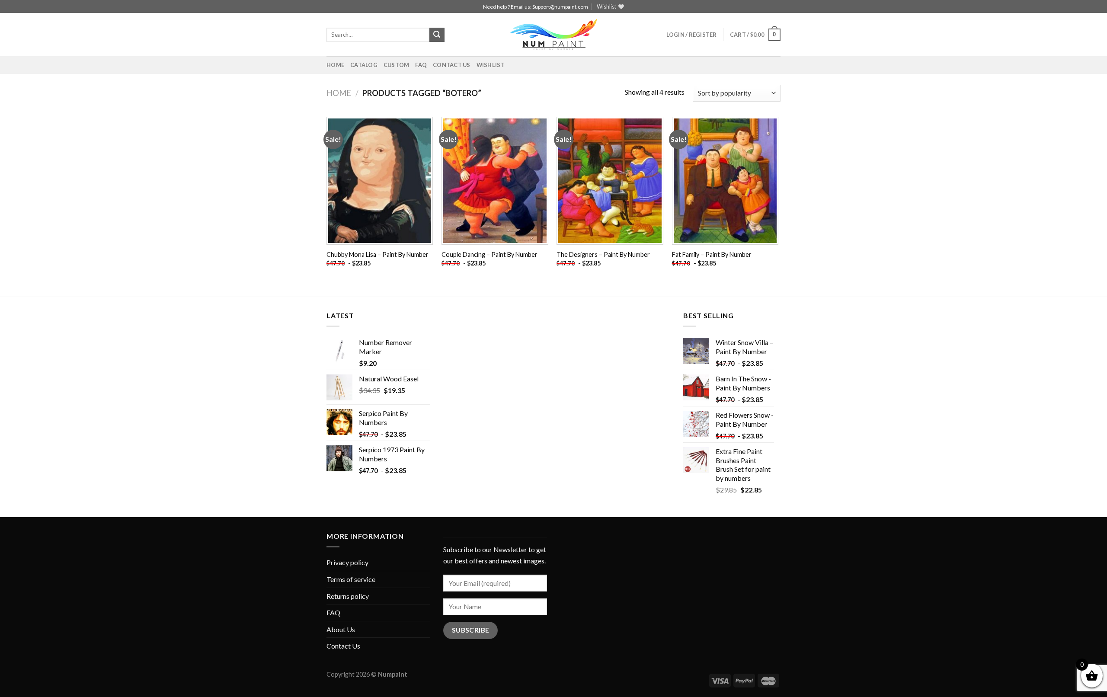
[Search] (436, 35)
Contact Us (451, 64)
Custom (397, 64)
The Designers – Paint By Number (603, 254)
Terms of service (350, 579)
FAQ (421, 64)
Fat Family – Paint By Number (712, 254)
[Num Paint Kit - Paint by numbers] (553, 34)
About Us (340, 629)
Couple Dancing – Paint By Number (490, 254)
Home (335, 64)
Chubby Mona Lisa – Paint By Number (377, 254)
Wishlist (491, 64)
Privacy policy (347, 562)
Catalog (364, 64)
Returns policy (347, 596)
